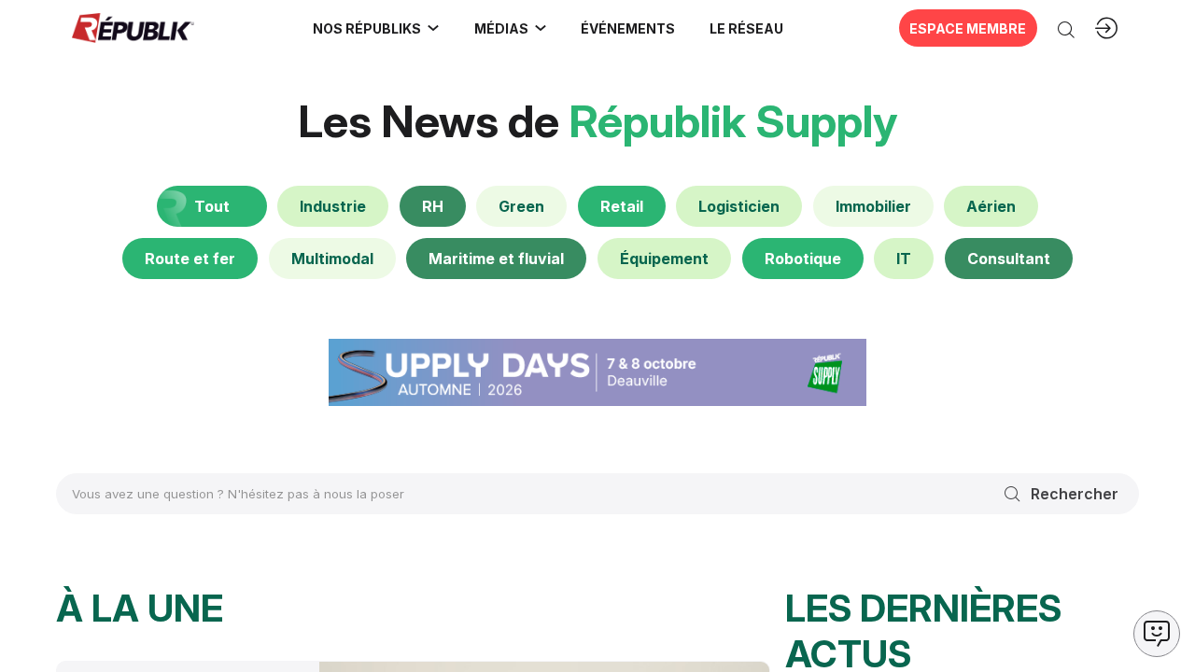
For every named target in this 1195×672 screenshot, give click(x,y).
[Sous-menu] (433, 28)
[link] (376, 28)
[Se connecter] (1106, 28)
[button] (628, 28)
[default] (332, 206)
